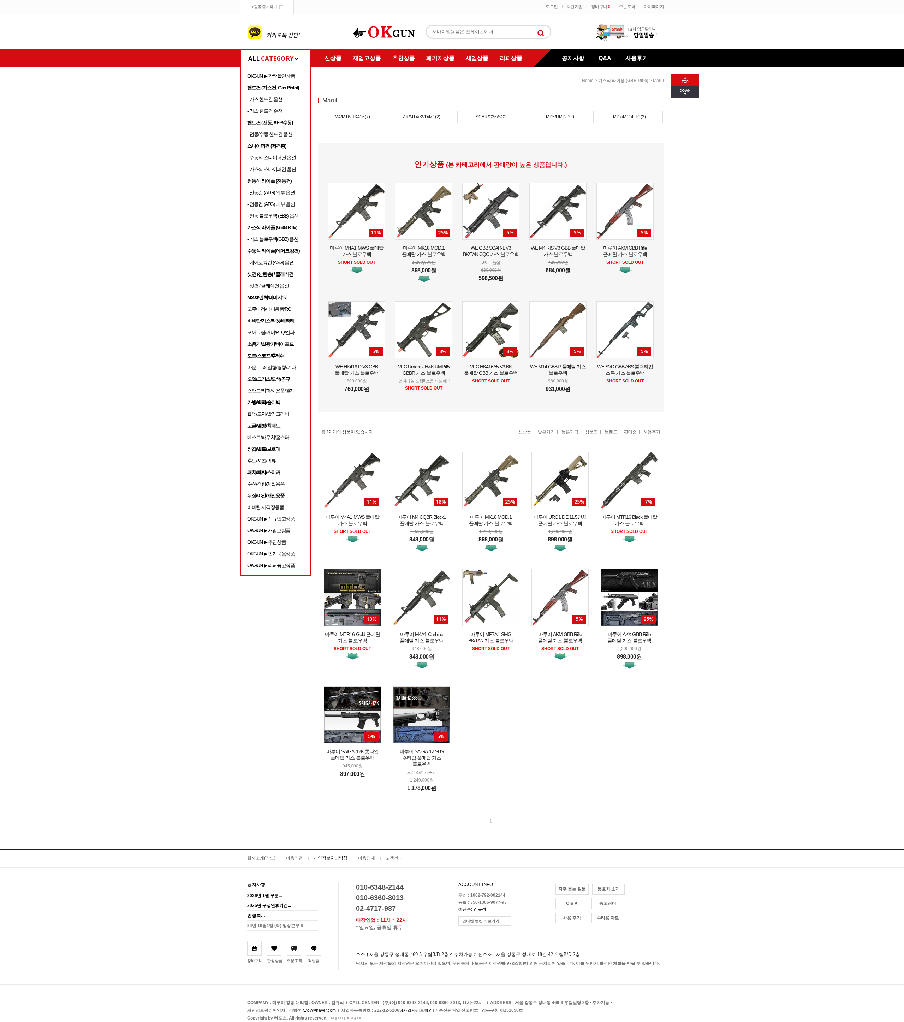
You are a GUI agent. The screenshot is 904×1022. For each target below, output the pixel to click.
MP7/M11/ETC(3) (629, 116)
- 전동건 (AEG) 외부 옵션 (271, 192)
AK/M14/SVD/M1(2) (421, 116)
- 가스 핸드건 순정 (264, 111)
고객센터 (394, 858)
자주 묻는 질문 (572, 888)
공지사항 (573, 58)
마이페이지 (654, 6)
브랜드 (611, 431)
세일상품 (477, 58)
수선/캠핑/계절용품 (266, 484)
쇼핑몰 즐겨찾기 (263, 7)
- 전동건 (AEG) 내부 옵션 (271, 204)
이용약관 (294, 858)
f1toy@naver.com (319, 1010)
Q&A (605, 58)
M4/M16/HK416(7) (352, 116)
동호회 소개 (608, 888)
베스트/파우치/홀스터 (268, 437)
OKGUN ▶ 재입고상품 (268, 530)
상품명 (591, 431)
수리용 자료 (608, 917)
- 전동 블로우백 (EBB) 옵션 (272, 216)
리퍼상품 (511, 58)
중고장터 (607, 903)
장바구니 (601, 6)
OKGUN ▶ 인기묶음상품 (271, 554)
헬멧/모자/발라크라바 (268, 414)
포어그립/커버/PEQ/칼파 (270, 332)
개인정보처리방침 (330, 858)
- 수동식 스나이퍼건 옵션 (271, 157)
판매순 (630, 431)
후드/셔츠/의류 (261, 460)
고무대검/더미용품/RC (269, 309)
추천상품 (403, 58)
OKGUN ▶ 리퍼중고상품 (271, 565)
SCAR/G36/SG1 (491, 116)
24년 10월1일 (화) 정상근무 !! (275, 925)
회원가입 (574, 6)
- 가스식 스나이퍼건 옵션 (271, 169)
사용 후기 (572, 917)
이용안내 (366, 858)
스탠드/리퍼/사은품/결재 (271, 390)
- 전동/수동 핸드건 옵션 (269, 134)
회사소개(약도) (261, 858)
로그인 (552, 6)
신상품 (333, 58)
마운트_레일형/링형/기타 (271, 367)
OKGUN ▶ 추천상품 (266, 542)
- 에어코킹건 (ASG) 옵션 (270, 262)
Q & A (572, 903)
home (588, 80)
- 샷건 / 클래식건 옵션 (268, 286)
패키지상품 (440, 58)
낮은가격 (546, 431)
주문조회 (627, 6)
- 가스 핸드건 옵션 (264, 99)
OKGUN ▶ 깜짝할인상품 (271, 76)
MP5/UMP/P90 (560, 116)
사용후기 (636, 58)
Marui (658, 80)
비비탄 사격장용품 (265, 507)
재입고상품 (367, 58)
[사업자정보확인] (418, 1010)
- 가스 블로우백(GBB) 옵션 (272, 239)
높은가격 (569, 431)
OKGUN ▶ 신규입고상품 (271, 519)
